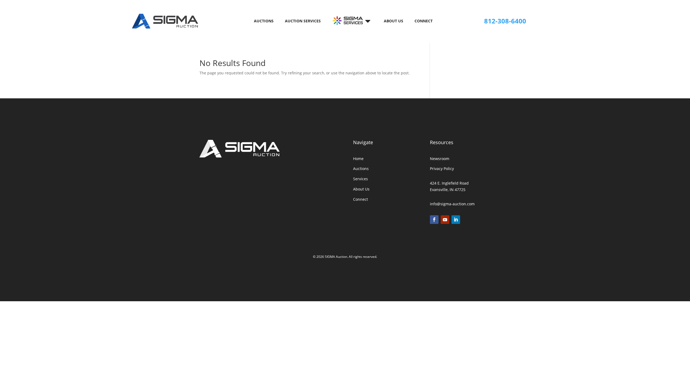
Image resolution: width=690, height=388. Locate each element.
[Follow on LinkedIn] (455, 219)
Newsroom (439, 158)
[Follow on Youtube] (445, 219)
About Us (393, 21)
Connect (424, 21)
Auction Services (303, 21)
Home (358, 158)
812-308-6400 (505, 20)
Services (360, 178)
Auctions (264, 21)
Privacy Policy (442, 168)
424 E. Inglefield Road (449, 183)
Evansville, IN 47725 (447, 189)
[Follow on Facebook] (434, 219)
